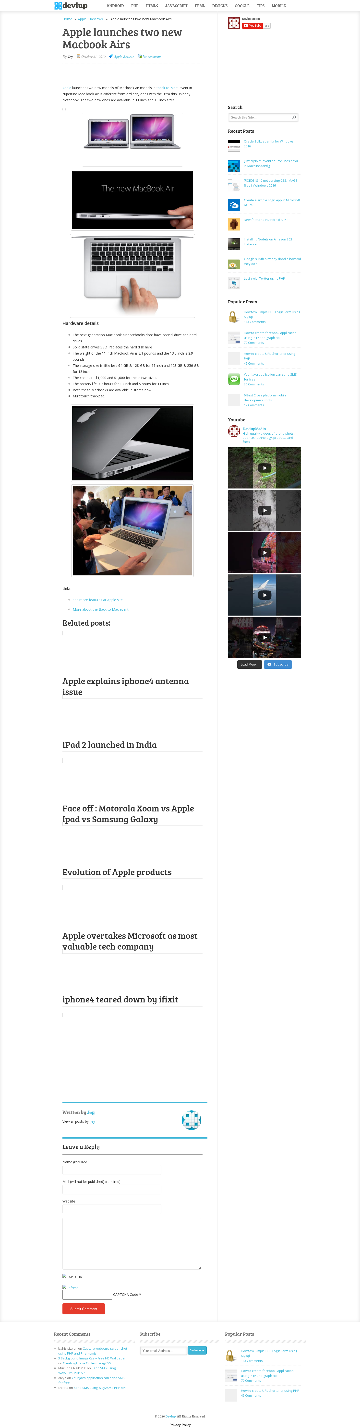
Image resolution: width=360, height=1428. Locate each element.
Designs (220, 5)
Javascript (176, 5)
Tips (260, 5)
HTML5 (152, 5)
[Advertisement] (119, 72)
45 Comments (254, 363)
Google (242, 5)
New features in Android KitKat (266, 219)
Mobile (279, 5)
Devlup (72, 6)
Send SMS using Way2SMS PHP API (100, 1387)
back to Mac (167, 87)
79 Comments (254, 342)
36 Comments (254, 384)
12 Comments (254, 405)
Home (67, 19)
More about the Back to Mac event (101, 609)
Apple (82, 19)
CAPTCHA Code (125, 1294)
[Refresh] (70, 1287)
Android (115, 5)
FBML (200, 5)
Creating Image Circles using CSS (87, 1363)
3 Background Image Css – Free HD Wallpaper (92, 1358)
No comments (152, 56)
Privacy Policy (180, 1425)
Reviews (96, 19)
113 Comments (255, 322)
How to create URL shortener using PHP (270, 1390)
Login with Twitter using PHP (264, 278)
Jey (70, 56)
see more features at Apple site (98, 599)
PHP (134, 5)
